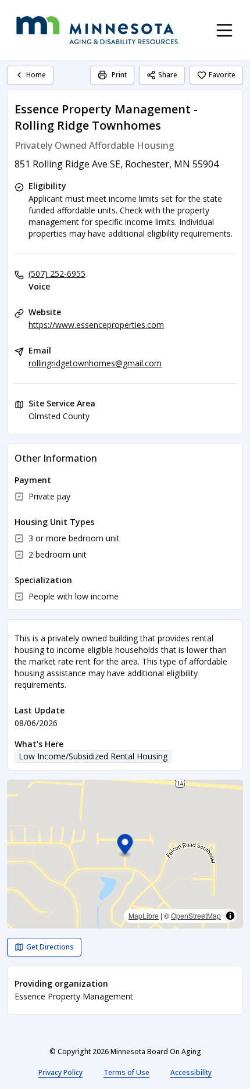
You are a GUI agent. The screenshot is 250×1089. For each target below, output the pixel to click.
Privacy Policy (60, 1072)
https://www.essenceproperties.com (96, 324)
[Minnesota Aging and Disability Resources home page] (97, 30)
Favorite (222, 75)
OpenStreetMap (196, 915)
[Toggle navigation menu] (224, 30)
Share (167, 75)
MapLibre (143, 915)
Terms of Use (126, 1072)
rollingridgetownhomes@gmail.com (95, 363)
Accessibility (191, 1072)
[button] (125, 846)
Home (36, 75)
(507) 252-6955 (56, 273)
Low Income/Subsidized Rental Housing (93, 756)
